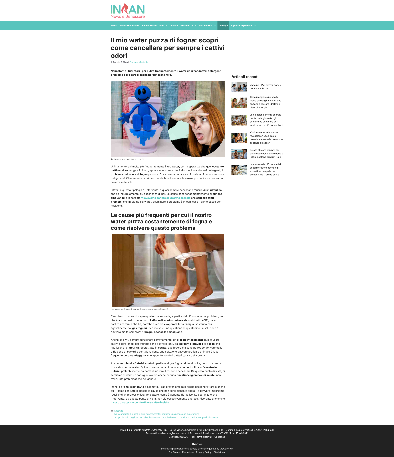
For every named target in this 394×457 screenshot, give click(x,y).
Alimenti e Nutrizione (153, 25)
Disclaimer (219, 452)
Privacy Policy (203, 452)
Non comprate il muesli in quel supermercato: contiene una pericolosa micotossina (156, 414)
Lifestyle (223, 25)
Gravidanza (187, 25)
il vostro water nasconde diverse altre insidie (140, 402)
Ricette (174, 25)
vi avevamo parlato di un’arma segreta (166, 197)
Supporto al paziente (241, 25)
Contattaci (219, 436)
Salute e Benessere (129, 25)
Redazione (188, 452)
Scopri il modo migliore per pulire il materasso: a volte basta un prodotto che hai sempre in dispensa (166, 417)
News (114, 25)
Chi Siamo (174, 452)
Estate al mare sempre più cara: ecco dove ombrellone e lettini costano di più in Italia (266, 153)
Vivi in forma (205, 25)
